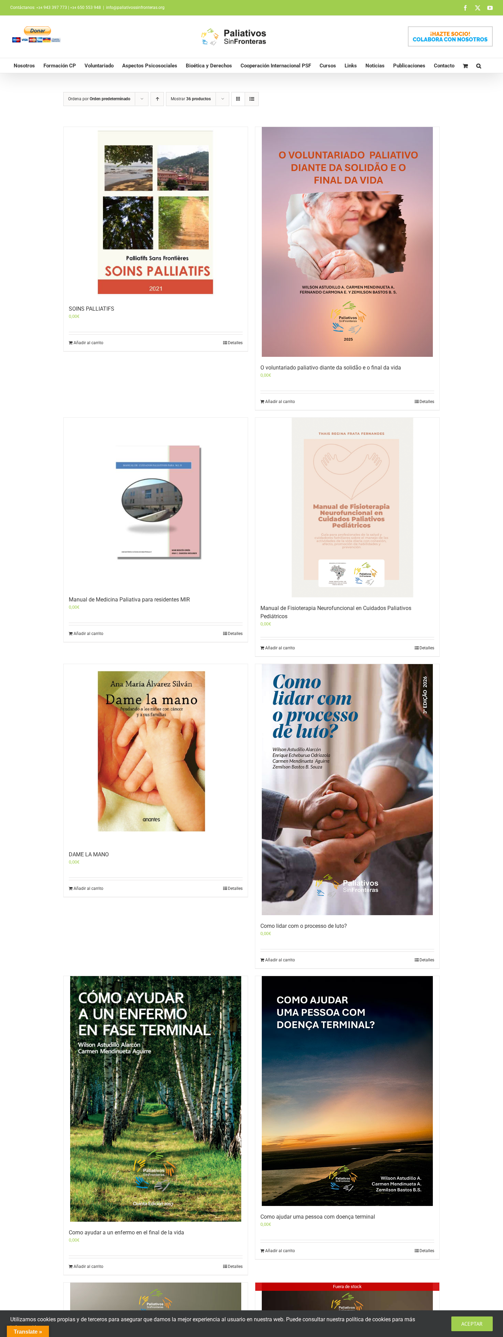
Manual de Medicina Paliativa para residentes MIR (129, 599)
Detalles (235, 342)
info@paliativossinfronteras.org (135, 7)
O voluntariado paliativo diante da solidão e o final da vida (330, 367)
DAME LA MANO (89, 854)
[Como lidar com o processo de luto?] (347, 789)
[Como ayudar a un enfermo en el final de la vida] (156, 1099)
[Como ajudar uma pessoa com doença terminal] (347, 1091)
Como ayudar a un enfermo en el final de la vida (126, 1232)
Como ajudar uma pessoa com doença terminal (317, 1216)
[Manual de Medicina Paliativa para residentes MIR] (156, 503)
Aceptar (472, 1323)
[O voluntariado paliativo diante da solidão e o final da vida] (347, 242)
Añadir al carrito (88, 342)
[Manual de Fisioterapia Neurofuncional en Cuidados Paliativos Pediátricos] (347, 507)
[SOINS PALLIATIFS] (156, 212)
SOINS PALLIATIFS (91, 309)
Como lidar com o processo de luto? (303, 926)
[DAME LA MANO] (156, 754)
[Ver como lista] (251, 99)
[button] (478, 65)
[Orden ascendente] (157, 99)
